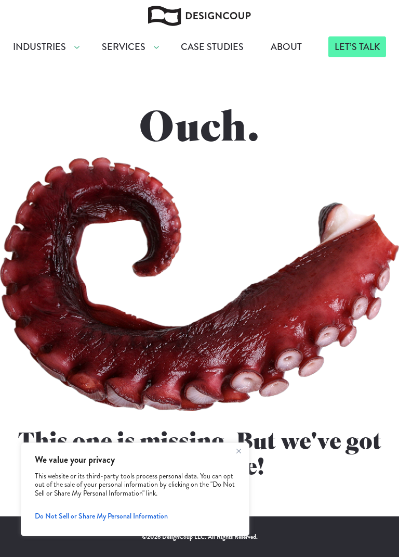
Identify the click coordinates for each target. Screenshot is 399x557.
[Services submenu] (156, 47)
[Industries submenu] (77, 47)
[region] (135, 489)
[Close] (238, 451)
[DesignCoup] (199, 14)
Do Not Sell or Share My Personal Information (101, 516)
